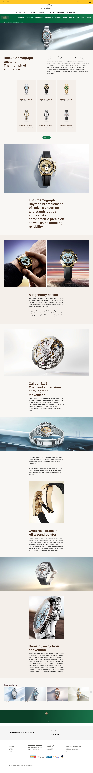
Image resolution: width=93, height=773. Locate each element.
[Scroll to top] (90, 770)
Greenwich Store (31, 745)
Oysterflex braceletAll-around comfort (43, 532)
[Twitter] (51, 734)
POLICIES (49, 742)
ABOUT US (11, 742)
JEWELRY (41, 12)
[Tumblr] (55, 734)
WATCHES (18, 12)
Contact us (89, 17)
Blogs (10, 751)
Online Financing (69, 745)
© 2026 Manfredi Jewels (18, 765)
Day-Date (27, 701)
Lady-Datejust (71, 701)
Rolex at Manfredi (81, 17)
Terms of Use (50, 749)
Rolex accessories (49, 17)
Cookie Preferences (28, 765)
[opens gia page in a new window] (40, 757)
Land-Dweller (7, 701)
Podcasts (11, 749)
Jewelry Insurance (70, 751)
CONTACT (30, 742)
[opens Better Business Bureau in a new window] (48, 757)
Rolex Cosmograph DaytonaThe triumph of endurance (18, 63)
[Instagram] (60, 734)
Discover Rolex (21, 17)
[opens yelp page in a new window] (33, 757)
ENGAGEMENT (60, 12)
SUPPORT (68, 742)
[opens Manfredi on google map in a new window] (56, 757)
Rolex (87, 6)
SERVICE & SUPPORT (72, 12)
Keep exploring (10, 685)
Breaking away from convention (44, 648)
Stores (67, 748)
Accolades (11, 746)
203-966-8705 (40, 747)
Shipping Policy (50, 745)
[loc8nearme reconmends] (62, 757)
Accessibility (50, 751)
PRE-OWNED (33, 12)
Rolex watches (30, 17)
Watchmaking (58, 17)
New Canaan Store (32, 747)
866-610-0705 (5, 1)
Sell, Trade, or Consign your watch (73, 746)
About (10, 745)
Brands (10, 748)
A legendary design (43, 295)
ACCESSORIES (50, 12)
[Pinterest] (53, 734)
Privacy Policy (50, 748)
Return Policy (50, 746)
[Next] (91, 692)
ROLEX (25, 12)
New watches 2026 (39, 17)
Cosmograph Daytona (25, 99)
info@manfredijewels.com (33, 749)
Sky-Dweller (49, 701)
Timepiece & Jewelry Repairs (72, 749)
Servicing (65, 17)
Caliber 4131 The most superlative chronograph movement (45, 389)
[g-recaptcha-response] (46, 768)
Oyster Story (72, 17)
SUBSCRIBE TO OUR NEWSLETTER (22, 733)
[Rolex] (87, 8)
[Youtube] (58, 734)
